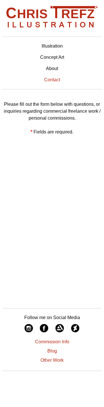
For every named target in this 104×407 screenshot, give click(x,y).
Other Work (52, 360)
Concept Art (52, 57)
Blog (52, 350)
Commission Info (52, 341)
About (52, 68)
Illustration (52, 46)
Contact (52, 79)
